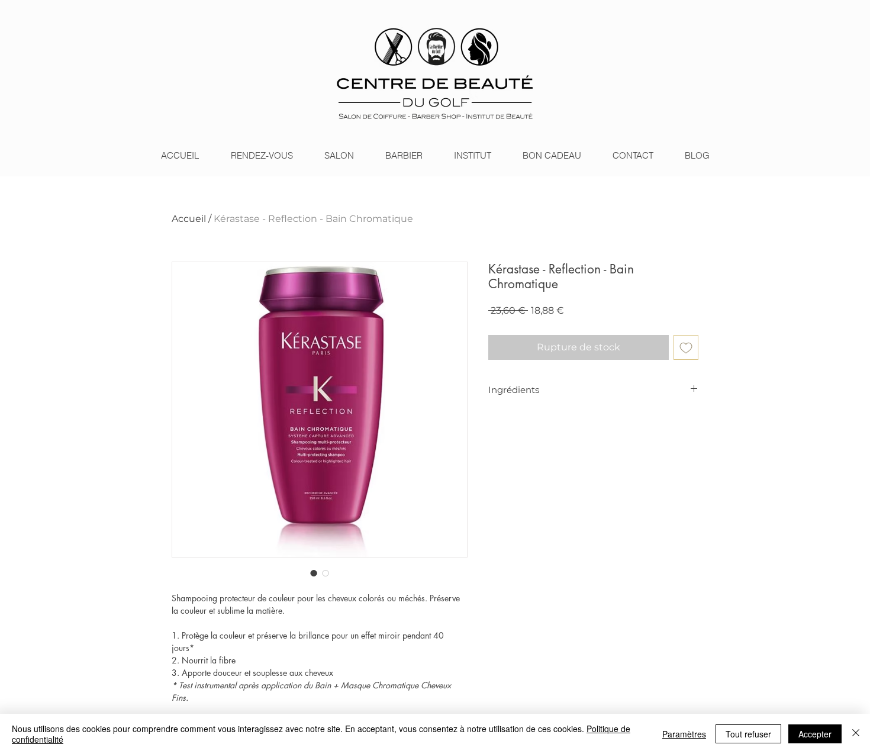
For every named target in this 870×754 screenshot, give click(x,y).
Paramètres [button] (684, 734)
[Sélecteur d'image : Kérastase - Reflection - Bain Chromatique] (314, 573)
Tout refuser (748, 734)
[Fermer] (856, 734)
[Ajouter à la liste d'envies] (686, 347)
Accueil (189, 218)
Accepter (815, 734)
